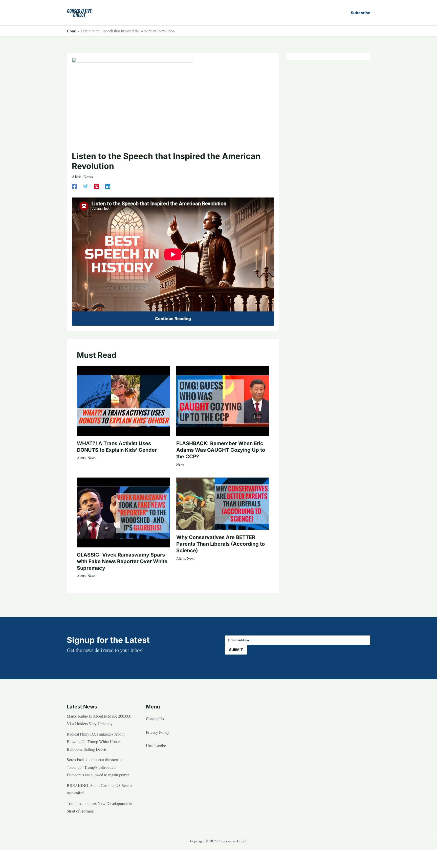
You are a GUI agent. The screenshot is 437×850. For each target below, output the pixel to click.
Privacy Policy (157, 732)
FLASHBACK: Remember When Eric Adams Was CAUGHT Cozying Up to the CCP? (220, 450)
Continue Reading (173, 318)
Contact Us (155, 718)
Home (72, 30)
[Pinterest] (96, 186)
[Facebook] (74, 186)
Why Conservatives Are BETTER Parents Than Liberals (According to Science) (220, 544)
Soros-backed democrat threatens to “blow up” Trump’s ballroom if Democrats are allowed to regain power (98, 767)
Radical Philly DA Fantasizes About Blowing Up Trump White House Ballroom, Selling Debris (95, 741)
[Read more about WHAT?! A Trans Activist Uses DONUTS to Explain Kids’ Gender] (123, 400)
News (88, 176)
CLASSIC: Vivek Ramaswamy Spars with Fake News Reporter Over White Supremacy (122, 561)
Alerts (76, 176)
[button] (360, 13)
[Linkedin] (107, 186)
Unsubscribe (156, 745)
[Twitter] (85, 186)
